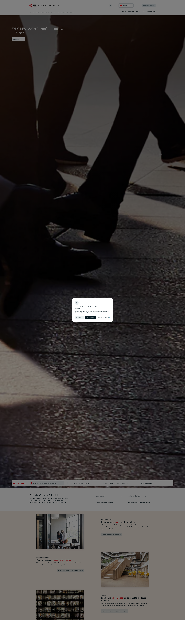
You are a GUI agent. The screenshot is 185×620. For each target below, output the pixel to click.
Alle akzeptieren (90, 317)
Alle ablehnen (79, 317)
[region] (92, 310)
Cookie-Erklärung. (91, 312)
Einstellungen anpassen (104, 317)
